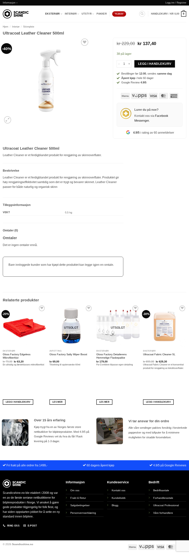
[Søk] (142, 14)
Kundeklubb (119, 497)
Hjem (5, 26)
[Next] (186, 358)
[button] (175, 2)
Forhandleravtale (163, 497)
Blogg (115, 505)
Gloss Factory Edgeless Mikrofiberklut (16, 356)
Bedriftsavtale (161, 490)
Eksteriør (52, 13)
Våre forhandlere (163, 512)
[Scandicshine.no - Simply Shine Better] (16, 13)
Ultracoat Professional (166, 505)
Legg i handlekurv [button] (18, 402)
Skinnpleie (28, 26)
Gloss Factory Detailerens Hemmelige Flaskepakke (111, 356)
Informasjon (9, 2)
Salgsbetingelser (80, 505)
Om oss (74, 490)
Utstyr (87, 13)
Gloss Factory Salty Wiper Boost (68, 354)
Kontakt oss (118, 490)
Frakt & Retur (78, 497)
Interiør (71, 13)
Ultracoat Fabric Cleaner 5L (159, 354)
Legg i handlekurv (154, 63)
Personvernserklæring (83, 512)
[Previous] (3, 358)
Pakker (102, 13)
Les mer (57, 402)
